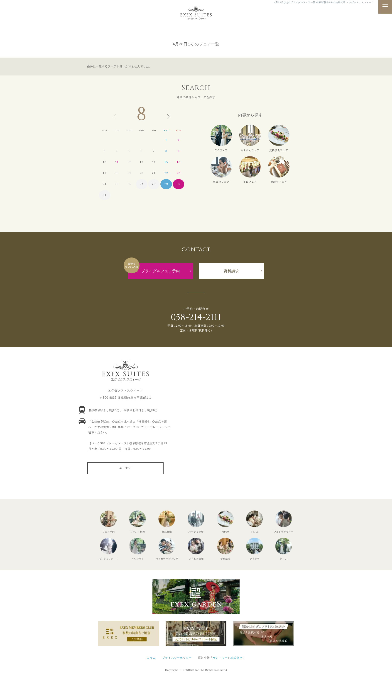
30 (178, 184)
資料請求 (231, 271)
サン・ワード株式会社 (227, 657)
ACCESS (125, 468)
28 (154, 184)
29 (166, 184)
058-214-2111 (196, 317)
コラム (151, 657)
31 (104, 195)
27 (141, 184)
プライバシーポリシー (177, 657)
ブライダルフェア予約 (160, 271)
